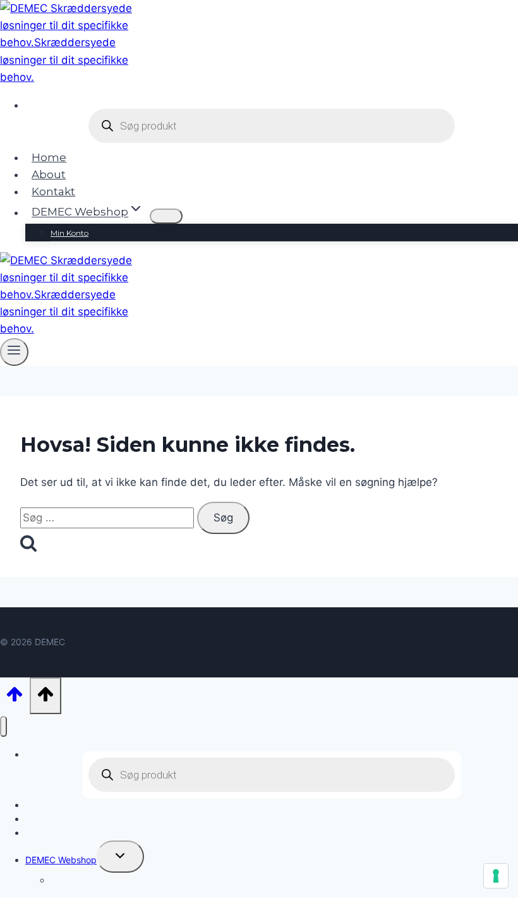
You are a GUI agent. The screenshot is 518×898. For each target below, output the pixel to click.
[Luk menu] (3, 726)
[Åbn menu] (14, 352)
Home (49, 157)
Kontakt (53, 191)
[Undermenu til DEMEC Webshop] (166, 216)
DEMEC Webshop (61, 859)
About (49, 174)
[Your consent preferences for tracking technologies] (496, 876)
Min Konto (69, 233)
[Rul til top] (15, 697)
